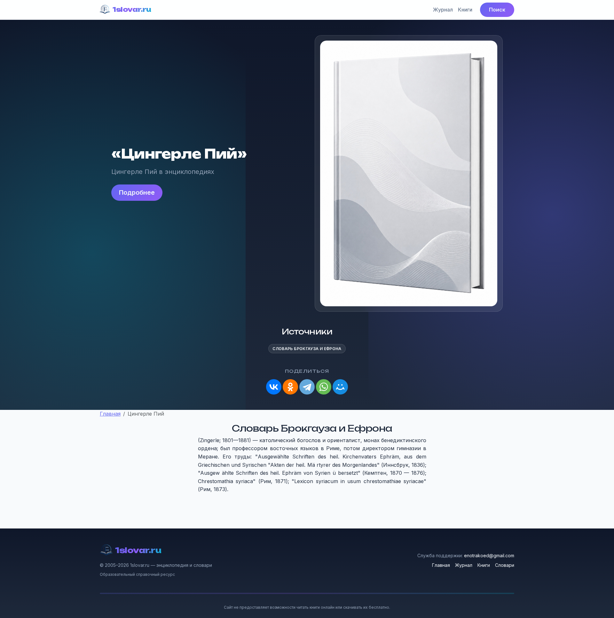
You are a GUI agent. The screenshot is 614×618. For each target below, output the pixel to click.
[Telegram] (307, 387)
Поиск (497, 9)
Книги (465, 9)
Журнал (443, 9)
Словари (504, 565)
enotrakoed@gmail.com (489, 555)
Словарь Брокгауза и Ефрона (306, 348)
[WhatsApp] (323, 387)
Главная (441, 565)
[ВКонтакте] (273, 387)
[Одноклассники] (290, 387)
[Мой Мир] (340, 387)
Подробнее (137, 192)
